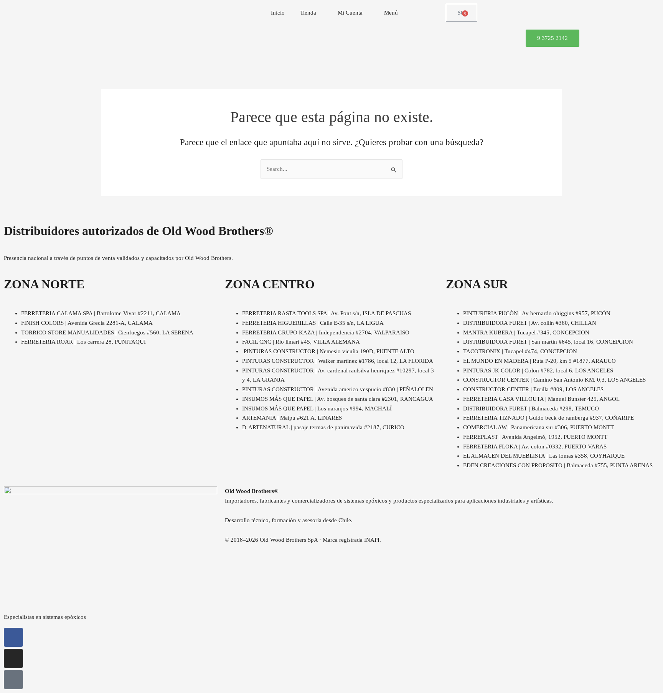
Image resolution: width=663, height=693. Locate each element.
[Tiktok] (13, 679)
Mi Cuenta (350, 13)
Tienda (308, 13)
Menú (391, 13)
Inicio (278, 13)
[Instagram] (13, 658)
